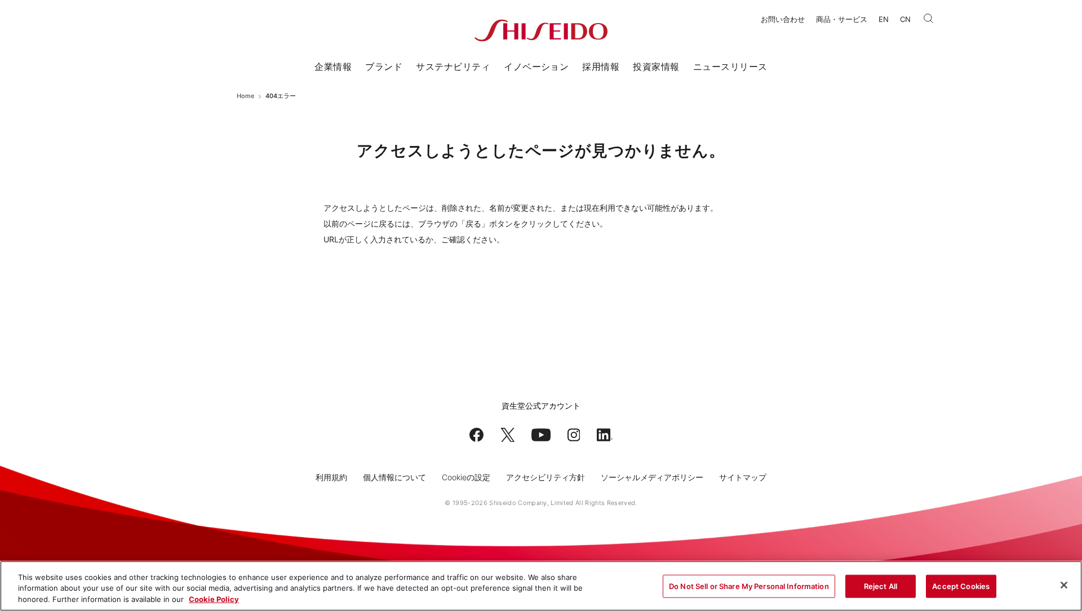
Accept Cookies (961, 585)
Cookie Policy (214, 599)
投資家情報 (656, 66)
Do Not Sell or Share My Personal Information (749, 585)
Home (245, 96)
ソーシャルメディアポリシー (652, 477)
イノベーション (536, 66)
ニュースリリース (730, 66)
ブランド (383, 66)
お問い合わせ (783, 19)
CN (905, 19)
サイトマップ (742, 477)
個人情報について (394, 477)
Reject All (880, 585)
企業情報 (333, 66)
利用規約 (331, 477)
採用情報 (600, 66)
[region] (541, 586)
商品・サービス (841, 19)
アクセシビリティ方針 (545, 477)
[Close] (1064, 585)
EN (884, 19)
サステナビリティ (453, 66)
